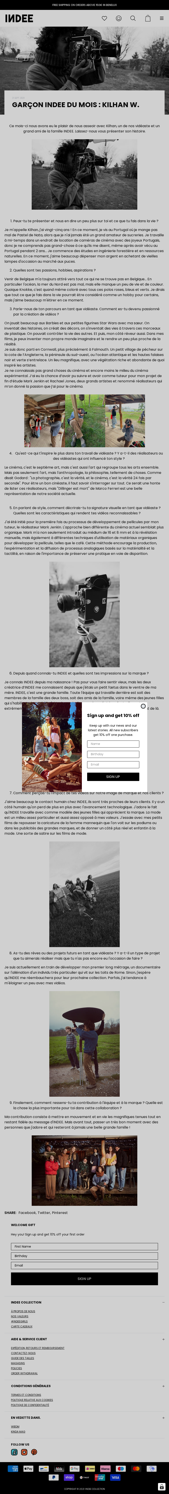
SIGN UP (113, 776)
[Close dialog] (143, 706)
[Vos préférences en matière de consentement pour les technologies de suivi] (161, 1486)
